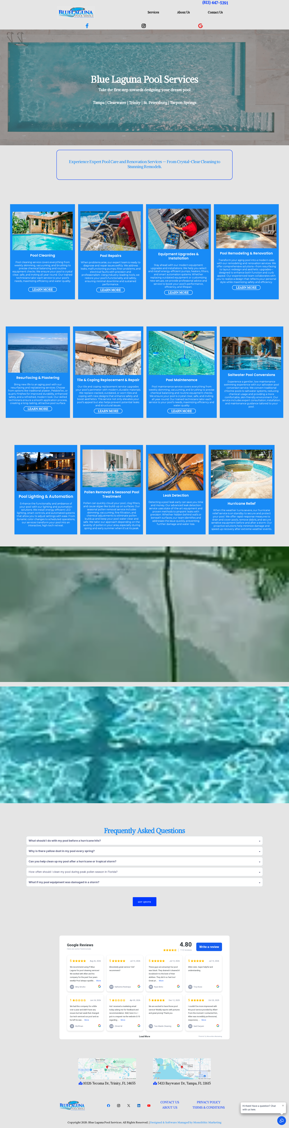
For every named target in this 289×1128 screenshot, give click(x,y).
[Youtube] (149, 1105)
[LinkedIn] (139, 1105)
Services (153, 12)
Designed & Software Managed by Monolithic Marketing (185, 1122)
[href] (107, 1068)
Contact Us (215, 12)
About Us (183, 12)
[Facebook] (108, 1105)
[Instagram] (119, 1105)
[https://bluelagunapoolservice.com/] (79, 1106)
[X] (129, 1105)
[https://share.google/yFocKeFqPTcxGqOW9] (201, 26)
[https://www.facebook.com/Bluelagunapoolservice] (88, 26)
